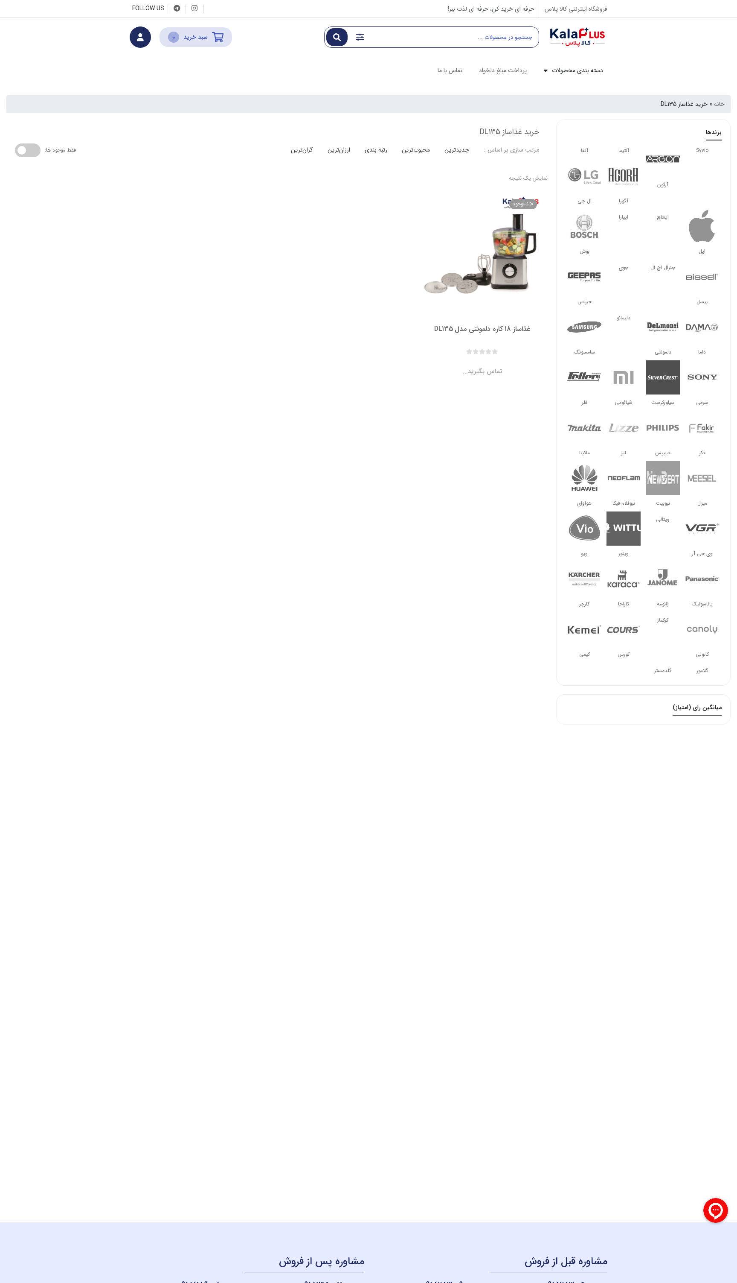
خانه (719, 104)
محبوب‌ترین (416, 150)
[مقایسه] (474, 364)
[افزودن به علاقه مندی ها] (458, 364)
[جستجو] (337, 37)
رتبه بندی (376, 150)
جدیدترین (456, 150)
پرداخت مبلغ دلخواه (503, 70)
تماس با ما (450, 70)
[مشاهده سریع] (490, 364)
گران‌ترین (302, 150)
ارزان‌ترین (339, 150)
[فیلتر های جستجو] (360, 37)
